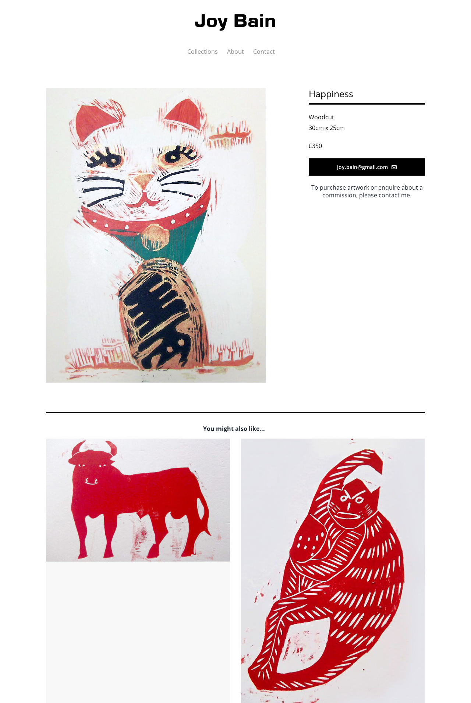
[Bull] (138, 444)
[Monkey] (333, 444)
